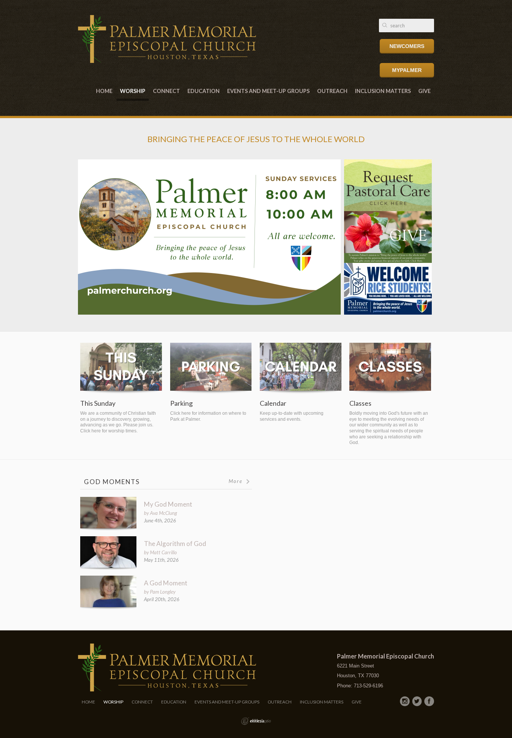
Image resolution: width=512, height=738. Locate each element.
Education (203, 91)
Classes (360, 403)
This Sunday (97, 403)
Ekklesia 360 (256, 721)
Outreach (332, 91)
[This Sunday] (121, 368)
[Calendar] (300, 368)
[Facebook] (429, 701)
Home (104, 91)
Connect (166, 91)
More (236, 481)
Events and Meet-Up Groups (268, 91)
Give (424, 91)
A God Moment (165, 583)
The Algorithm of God (175, 544)
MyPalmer (407, 70)
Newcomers (406, 46)
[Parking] (211, 368)
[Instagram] (405, 701)
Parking (181, 403)
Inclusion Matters (383, 91)
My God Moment (168, 504)
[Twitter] (417, 701)
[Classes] (390, 368)
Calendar (273, 403)
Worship (132, 91)
